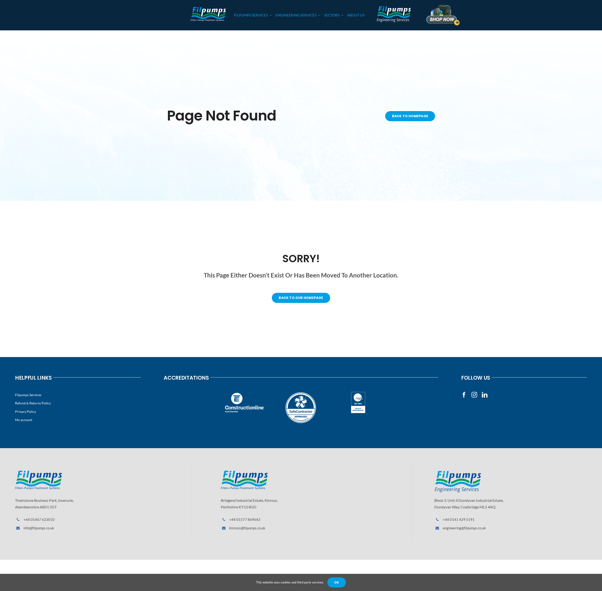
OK (336, 582)
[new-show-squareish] (442, 6)
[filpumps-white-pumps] (208, 9)
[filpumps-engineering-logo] (457, 472)
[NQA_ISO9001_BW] (358, 393)
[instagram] (474, 395)
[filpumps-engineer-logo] (393, 7)
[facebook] (464, 395)
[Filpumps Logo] (38, 472)
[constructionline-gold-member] (244, 393)
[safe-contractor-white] (301, 393)
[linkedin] (484, 395)
